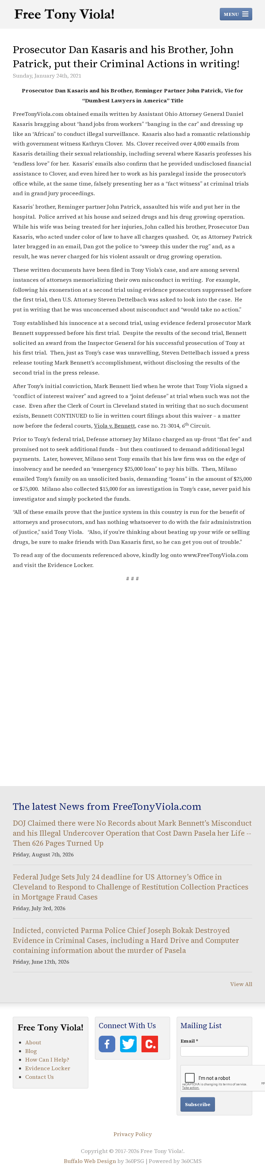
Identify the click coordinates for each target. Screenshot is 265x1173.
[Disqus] (132, 683)
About (33, 1042)
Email (189, 1040)
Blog (31, 1051)
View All (241, 984)
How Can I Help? (47, 1059)
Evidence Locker (47, 1068)
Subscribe (197, 1104)
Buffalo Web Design (90, 1161)
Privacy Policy (133, 1134)
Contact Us (39, 1077)
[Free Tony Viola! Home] (64, 14)
